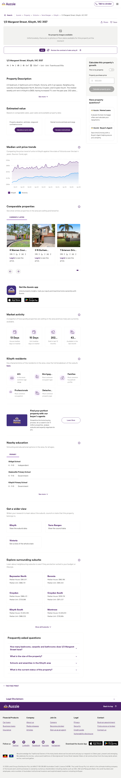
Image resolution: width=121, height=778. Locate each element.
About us (30, 722)
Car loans (7, 722)
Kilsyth (56, 15)
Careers (53, 722)
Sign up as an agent (58, 730)
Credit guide (79, 730)
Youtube (45, 745)
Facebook (36, 745)
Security (77, 726)
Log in (12, 258)
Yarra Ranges (46, 15)
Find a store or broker (106, 726)
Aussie (18, 15)
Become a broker (57, 726)
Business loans (9, 726)
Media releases (32, 726)
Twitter (16, 745)
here (9, 366)
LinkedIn (26, 745)
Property (27, 15)
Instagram (56, 745)
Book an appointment (106, 722)
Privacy (77, 722)
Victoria (36, 15)
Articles (29, 730)
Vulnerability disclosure (83, 733)
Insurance (7, 730)
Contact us (101, 730)
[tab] (17, 217)
